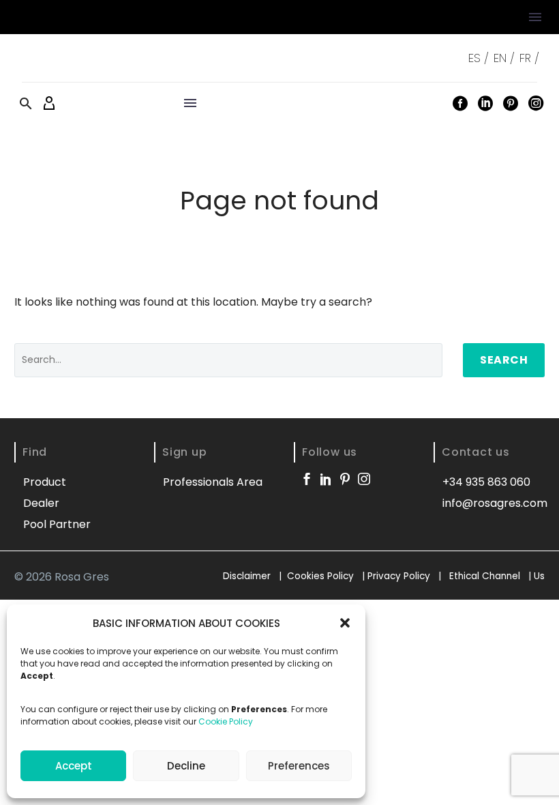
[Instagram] (535, 103)
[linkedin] (326, 479)
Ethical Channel (485, 576)
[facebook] (307, 479)
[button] (345, 623)
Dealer (41, 503)
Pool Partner (57, 524)
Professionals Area (212, 482)
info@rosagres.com (494, 503)
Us (539, 576)
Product (44, 482)
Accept (73, 766)
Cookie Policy (225, 721)
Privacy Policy (400, 576)
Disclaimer (248, 576)
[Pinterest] (510, 103)
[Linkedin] (485, 103)
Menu (535, 17)
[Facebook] (460, 103)
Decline (186, 766)
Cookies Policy (320, 576)
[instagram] (364, 479)
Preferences (299, 766)
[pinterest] (345, 479)
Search (504, 360)
